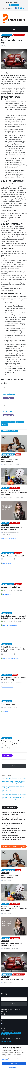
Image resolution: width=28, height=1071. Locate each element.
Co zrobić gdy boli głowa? (11, 587)
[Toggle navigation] (14, 28)
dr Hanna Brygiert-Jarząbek (11, 532)
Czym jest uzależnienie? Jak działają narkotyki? (11, 529)
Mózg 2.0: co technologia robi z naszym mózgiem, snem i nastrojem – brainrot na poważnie (14, 830)
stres (5, 424)
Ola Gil (6, 748)
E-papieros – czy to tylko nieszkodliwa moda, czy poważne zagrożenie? (14, 492)
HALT (13, 422)
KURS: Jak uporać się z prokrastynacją (9, 460)
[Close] (26, 1046)
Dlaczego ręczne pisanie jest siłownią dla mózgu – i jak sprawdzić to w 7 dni (14, 818)
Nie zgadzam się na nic (14, 1067)
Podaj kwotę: (5, 1014)
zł (1, 1020)
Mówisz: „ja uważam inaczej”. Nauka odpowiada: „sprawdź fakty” (13, 813)
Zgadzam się (14, 1063)
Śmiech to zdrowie (8, 704)
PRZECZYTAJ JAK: (6, 1042)
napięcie (20, 422)
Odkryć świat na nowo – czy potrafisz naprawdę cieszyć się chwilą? (13, 649)
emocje (5, 422)
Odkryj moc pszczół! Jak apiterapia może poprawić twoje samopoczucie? (13, 743)
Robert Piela (7, 411)
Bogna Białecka (8, 46)
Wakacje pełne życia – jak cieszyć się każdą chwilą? (13, 679)
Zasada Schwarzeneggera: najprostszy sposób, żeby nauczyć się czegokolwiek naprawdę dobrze (13, 837)
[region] (14, 1058)
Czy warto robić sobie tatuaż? (12, 556)
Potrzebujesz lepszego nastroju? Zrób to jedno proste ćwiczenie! (13, 617)
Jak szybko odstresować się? (11, 791)
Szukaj (7, 755)
